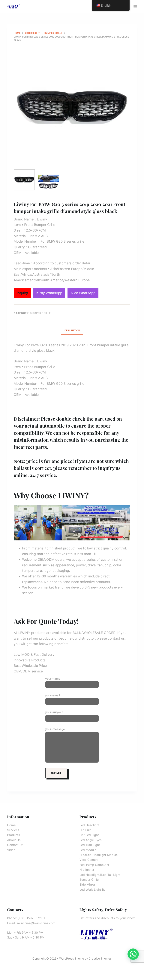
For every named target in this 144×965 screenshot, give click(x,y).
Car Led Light (89, 835)
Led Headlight (89, 825)
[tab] (72, 330)
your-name (52, 678)
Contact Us (15, 845)
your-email (52, 695)
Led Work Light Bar (93, 889)
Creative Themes (100, 958)
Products (13, 835)
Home (11, 825)
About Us (13, 840)
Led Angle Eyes (90, 840)
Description (72, 330)
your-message (55, 729)
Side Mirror (87, 884)
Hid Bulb (86, 830)
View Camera (89, 860)
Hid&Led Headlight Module (99, 855)
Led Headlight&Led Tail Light (100, 875)
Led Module (88, 850)
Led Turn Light (90, 845)
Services (13, 830)
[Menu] (135, 6)
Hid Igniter (87, 869)
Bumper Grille (40, 313)
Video (11, 850)
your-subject (54, 712)
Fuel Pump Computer (94, 865)
